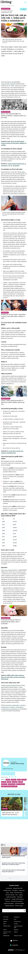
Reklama (5, 921)
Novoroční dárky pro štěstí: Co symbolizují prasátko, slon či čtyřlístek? (11, 621)
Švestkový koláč (19, 905)
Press (15, 919)
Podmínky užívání (6, 926)
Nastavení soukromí (18, 935)
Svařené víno (7, 899)
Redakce (16, 931)
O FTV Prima (5, 917)
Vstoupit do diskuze (9, 773)
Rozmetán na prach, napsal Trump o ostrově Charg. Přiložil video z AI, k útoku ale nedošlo (13, 863)
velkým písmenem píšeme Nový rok (12, 685)
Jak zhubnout (9, 888)
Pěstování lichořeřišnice (17, 901)
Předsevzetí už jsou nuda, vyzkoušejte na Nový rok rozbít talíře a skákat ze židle (13, 316)
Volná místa (5, 919)
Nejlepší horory (7, 890)
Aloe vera (7, 901)
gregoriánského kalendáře (8, 84)
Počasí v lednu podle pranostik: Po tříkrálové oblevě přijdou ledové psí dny (12, 402)
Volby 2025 (19, 897)
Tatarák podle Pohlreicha (18, 899)
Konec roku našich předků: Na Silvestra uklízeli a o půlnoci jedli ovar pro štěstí (13, 115)
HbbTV (4, 923)
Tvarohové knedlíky (19, 903)
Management (16, 917)
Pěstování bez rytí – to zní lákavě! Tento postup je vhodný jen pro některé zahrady (10, 813)
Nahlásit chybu (6, 935)
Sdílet (23, 10)
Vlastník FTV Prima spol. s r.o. (7, 932)
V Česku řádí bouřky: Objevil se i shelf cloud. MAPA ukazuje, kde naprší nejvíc (13, 870)
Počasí (11, 892)
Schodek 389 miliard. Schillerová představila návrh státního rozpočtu (13, 856)
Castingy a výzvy (17, 921)
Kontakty (16, 923)
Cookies (5, 929)
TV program (15, 890)
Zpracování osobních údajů (18, 926)
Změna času (22, 890)
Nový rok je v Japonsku (7, 570)
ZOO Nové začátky (9, 894)
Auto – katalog (19, 894)
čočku (23, 172)
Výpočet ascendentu (9, 903)
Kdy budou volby (18, 892)
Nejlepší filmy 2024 (17, 888)
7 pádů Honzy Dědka (11, 897)
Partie (7, 892)
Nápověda (16, 929)
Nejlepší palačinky (9, 905)
